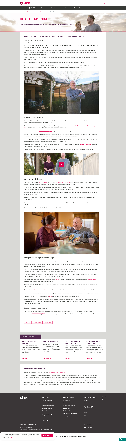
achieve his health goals (86, 144)
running (68, 182)
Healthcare (43, 7)
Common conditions (46, 403)
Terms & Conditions (32, 424)
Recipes (86, 403)
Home (21, 11)
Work (85, 412)
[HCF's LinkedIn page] (91, 427)
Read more (24, 358)
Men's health (34, 7)
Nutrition (86, 400)
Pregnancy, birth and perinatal (70, 413)
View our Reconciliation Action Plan (35, 437)
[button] (122, 439)
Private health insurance (47, 400)
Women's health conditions (69, 405)
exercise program (43, 182)
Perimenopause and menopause (70, 416)
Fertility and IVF (66, 410)
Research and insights (47, 408)
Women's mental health (68, 403)
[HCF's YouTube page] (85, 427)
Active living (48, 322)
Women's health (24, 7)
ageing (50, 296)
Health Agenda (27, 11)
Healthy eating (37, 322)
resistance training (60, 182)
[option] (61, 92)
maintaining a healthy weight (38, 289)
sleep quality (58, 279)
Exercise (28, 322)
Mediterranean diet (79, 125)
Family (86, 410)
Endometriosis (66, 408)
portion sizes (43, 202)
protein (51, 202)
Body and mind (53, 7)
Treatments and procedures (48, 405)
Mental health (45, 417)
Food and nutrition (65, 7)
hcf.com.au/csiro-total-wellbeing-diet (56, 372)
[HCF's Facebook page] (88, 427)
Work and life (77, 7)
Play (85, 415)
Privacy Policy (23, 424)
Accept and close (47, 435)
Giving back (44, 410)
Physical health (42, 11)
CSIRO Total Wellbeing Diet (45, 131)
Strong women (66, 400)
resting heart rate (92, 279)
